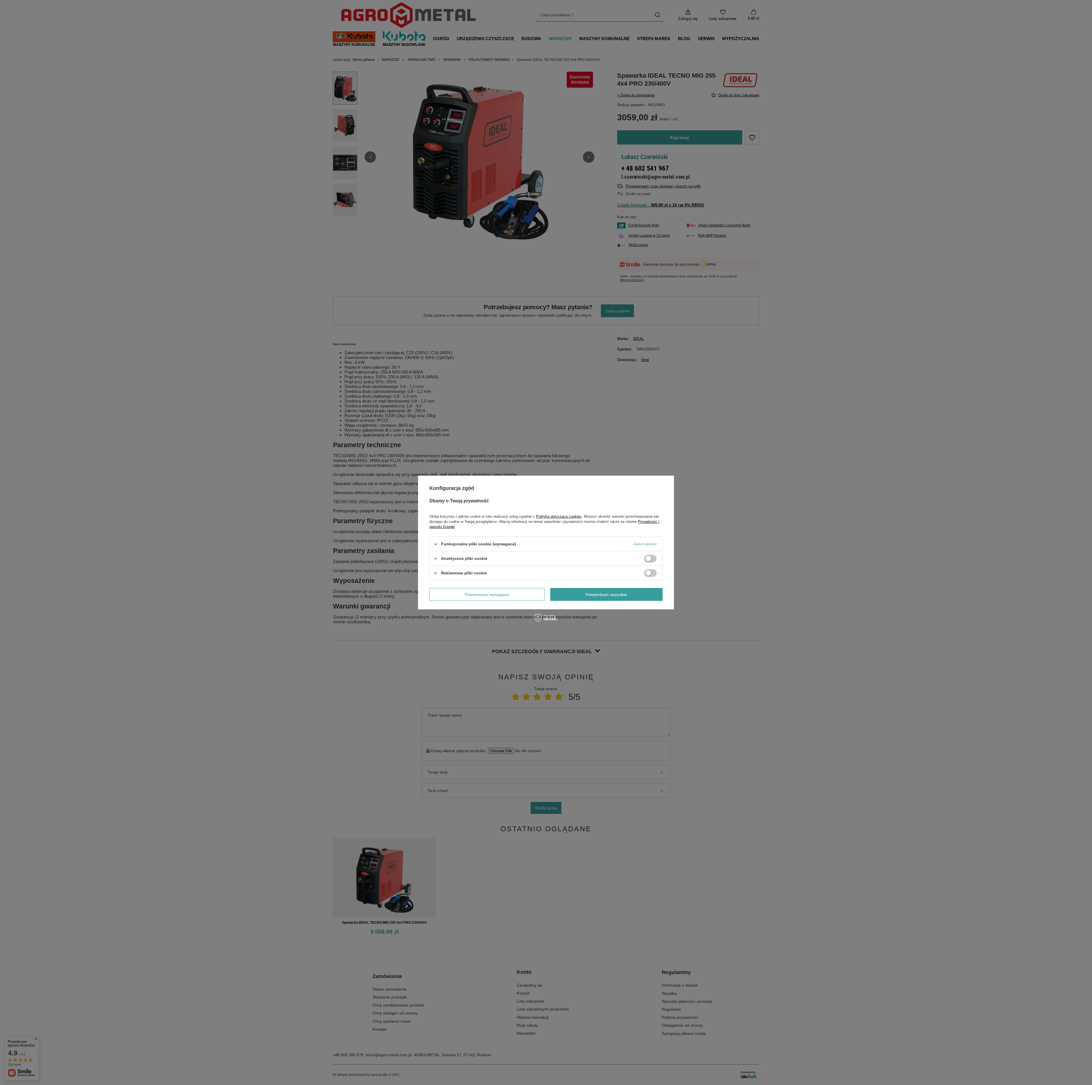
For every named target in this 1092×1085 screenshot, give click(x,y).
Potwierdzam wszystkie (606, 594)
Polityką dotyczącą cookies (559, 516)
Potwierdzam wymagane (487, 594)
